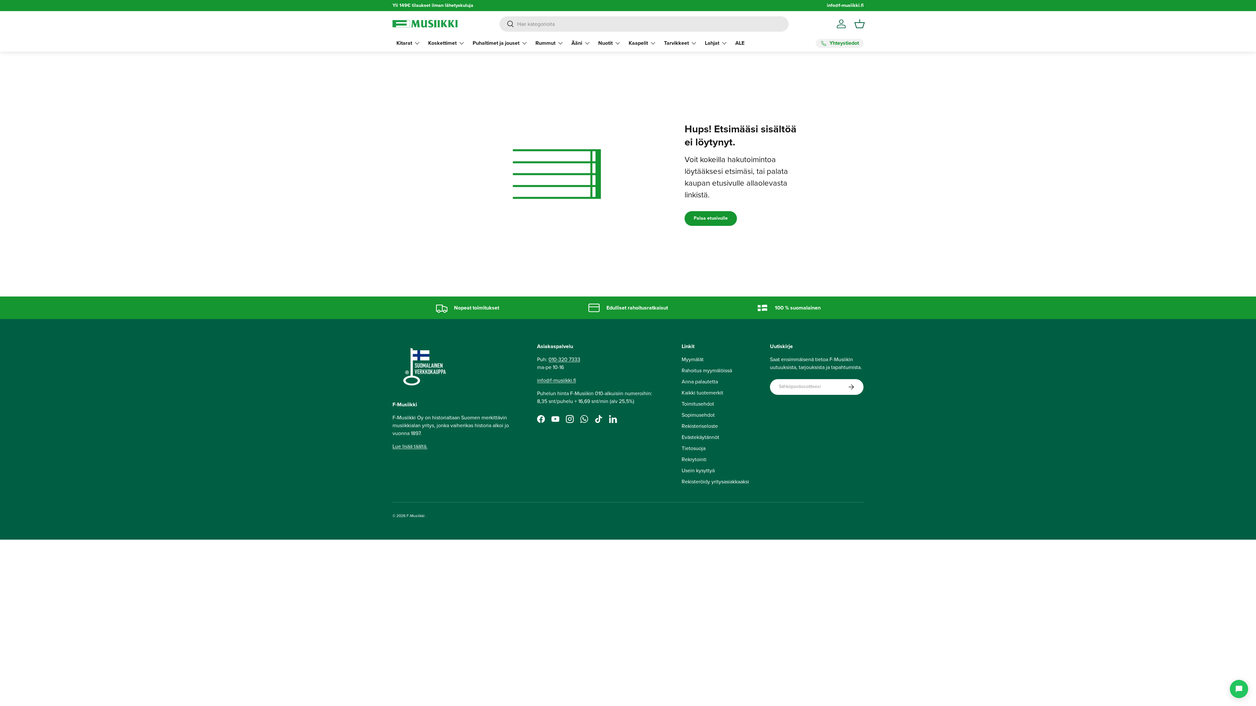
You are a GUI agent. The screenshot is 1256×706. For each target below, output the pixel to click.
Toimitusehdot (698, 404)
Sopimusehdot (698, 415)
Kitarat (404, 43)
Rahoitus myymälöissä (707, 370)
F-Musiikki (416, 516)
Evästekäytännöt (700, 437)
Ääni (576, 43)
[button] (859, 24)
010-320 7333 (564, 359)
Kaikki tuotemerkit (702, 392)
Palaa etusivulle (711, 218)
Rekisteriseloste (700, 426)
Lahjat (712, 43)
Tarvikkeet (676, 43)
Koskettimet (442, 43)
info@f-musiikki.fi (845, 5)
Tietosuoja (694, 448)
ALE (739, 43)
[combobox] (643, 24)
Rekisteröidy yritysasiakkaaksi (715, 481)
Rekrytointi (694, 459)
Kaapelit (638, 43)
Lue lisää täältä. (409, 446)
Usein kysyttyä (698, 470)
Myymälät (693, 359)
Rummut (545, 43)
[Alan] (1239, 689)
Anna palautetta (700, 381)
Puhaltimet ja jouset (496, 43)
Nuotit (605, 43)
